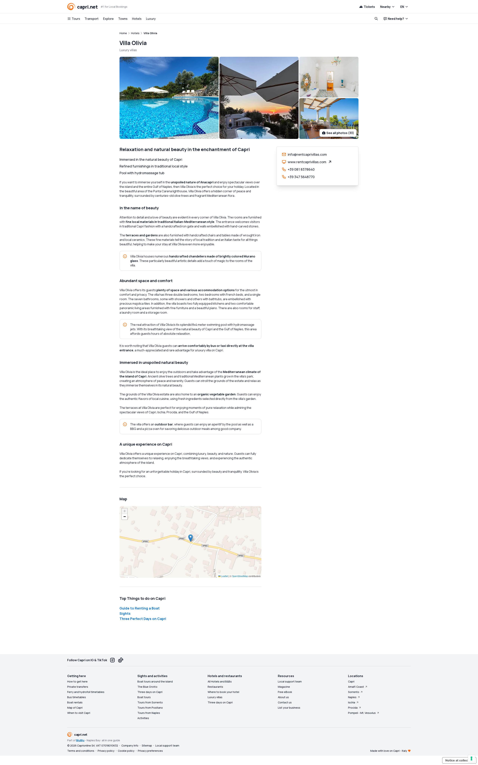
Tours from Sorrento (150, 702)
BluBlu (80, 740)
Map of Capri (75, 707)
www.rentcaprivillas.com (307, 162)
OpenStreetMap (240, 576)
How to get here (77, 681)
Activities (143, 718)
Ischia (351, 702)
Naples (352, 697)
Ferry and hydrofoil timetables (85, 692)
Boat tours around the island (155, 681)
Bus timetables (76, 697)
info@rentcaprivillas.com (307, 154)
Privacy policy (106, 750)
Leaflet (224, 576)
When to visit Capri (78, 713)
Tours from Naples (148, 713)
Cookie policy (126, 750)
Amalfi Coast (356, 686)
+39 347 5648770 (301, 177)
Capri (351, 681)
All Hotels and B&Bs (220, 681)
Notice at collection (459, 760)
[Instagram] (112, 660)
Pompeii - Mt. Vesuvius (362, 713)
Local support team (290, 681)
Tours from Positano (150, 707)
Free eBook (285, 692)
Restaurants (215, 686)
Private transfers (77, 686)
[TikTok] (121, 660)
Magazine (284, 686)
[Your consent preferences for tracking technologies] (471, 758)
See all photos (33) (340, 133)
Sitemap (147, 745)
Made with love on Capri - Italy (388, 750)
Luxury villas (215, 697)
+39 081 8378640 (301, 169)
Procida (353, 707)
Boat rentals (75, 702)
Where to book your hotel (223, 692)
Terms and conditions (80, 750)
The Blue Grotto (147, 686)
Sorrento (353, 692)
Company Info (129, 745)
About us (283, 697)
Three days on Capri (149, 692)
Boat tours (144, 697)
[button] (190, 538)
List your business (289, 707)
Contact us (285, 702)
